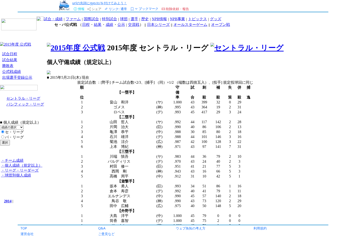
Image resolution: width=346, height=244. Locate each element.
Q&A (101, 228)
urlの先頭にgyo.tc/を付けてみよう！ (99, 3)
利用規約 (260, 228)
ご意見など (106, 234)
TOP (23, 228)
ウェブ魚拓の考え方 (190, 228)
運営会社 (27, 234)
